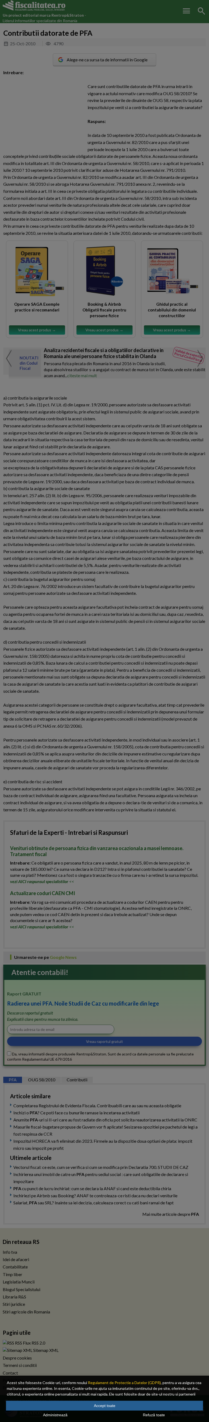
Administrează (55, 1415)
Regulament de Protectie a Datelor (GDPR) (124, 1382)
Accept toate (104, 1405)
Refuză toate (154, 1415)
